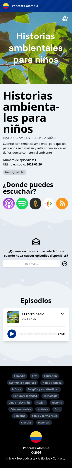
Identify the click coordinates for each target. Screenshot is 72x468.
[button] (67, 6)
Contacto (59, 458)
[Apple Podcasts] (9, 203)
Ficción (40, 402)
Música (16, 389)
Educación (50, 376)
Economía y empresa (22, 382)
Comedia (19, 376)
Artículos (44, 458)
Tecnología (50, 396)
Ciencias (26, 422)
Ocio (57, 409)
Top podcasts (26, 458)
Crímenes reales (21, 409)
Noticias (42, 409)
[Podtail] (35, 203)
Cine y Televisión (19, 402)
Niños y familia (14, 172)
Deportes (44, 422)
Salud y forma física (44, 416)
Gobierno (19, 416)
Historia (57, 402)
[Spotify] (22, 203)
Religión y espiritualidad (43, 389)
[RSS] (62, 203)
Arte (34, 376)
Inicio (10, 458)
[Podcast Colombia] (36, 437)
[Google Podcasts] (48, 203)
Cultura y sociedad (25, 396)
